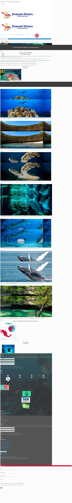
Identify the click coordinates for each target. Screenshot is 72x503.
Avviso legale (15, 456)
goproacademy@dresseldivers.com (6, 454)
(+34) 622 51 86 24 (5, 418)
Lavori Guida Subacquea (5, 445)
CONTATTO (1, 80)
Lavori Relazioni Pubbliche (5, 447)
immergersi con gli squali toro (9, 61)
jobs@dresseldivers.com (5, 453)
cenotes (34, 61)
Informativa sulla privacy (10, 456)
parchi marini (30, 61)
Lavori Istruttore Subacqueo (5, 446)
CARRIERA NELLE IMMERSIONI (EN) (7, 441)
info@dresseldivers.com (9, 413)
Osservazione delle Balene (40, 60)
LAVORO (3, 444)
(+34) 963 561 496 (4, 416)
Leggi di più (1, 120)
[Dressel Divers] (17, 50)
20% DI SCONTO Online (3, 456)
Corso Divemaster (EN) (5, 442)
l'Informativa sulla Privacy (21, 366)
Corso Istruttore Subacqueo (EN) (6, 443)
